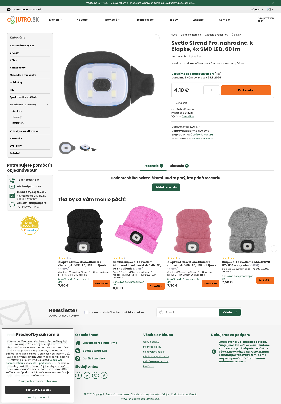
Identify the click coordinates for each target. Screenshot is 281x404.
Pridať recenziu (166, 187)
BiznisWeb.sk (153, 399)
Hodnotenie (178, 56)
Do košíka (246, 90)
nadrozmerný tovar (202, 138)
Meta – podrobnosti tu (43, 363)
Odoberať (230, 312)
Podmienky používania (184, 394)
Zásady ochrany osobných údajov (150, 394)
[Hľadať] (243, 19)
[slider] (194, 56)
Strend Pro (188, 116)
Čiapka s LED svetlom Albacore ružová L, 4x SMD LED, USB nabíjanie (191, 263)
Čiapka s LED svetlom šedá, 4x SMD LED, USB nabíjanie (246, 263)
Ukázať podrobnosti (38, 397)
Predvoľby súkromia (117, 394)
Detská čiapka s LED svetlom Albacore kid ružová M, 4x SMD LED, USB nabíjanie (137, 265)
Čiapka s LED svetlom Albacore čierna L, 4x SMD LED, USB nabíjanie (82, 263)
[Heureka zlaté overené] (30, 234)
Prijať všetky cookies (38, 390)
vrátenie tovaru (203, 134)
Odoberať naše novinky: (64, 315)
